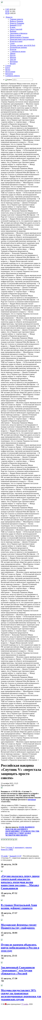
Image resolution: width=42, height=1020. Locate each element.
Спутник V (9, 847)
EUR (7, 11)
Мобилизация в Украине (19, 37)
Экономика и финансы (18, 33)
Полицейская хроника (18, 47)
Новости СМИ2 (7, 849)
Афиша (12, 53)
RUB (7, 13)
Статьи (8, 66)
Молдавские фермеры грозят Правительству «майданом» (19, 926)
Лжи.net (13, 59)
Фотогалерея (10, 72)
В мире (12, 27)
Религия (13, 49)
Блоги (7, 68)
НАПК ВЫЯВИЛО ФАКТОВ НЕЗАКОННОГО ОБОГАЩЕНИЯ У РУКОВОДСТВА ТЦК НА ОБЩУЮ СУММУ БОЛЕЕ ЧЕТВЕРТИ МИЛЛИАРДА (22, 831)
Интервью (14, 61)
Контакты (9, 74)
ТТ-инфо (24, 1004)
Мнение (13, 57)
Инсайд (13, 63)
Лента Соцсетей (16, 29)
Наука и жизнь (15, 35)
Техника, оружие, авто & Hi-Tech (22, 45)
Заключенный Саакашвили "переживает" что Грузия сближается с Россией (18, 970)
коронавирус (20, 847)
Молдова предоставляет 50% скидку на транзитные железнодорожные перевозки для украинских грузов (21, 995)
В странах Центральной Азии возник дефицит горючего (19, 907)
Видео (7, 70)
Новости (8, 17)
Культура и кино (16, 41)
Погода (12, 55)
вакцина (28, 847)
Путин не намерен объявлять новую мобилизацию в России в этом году (20, 947)
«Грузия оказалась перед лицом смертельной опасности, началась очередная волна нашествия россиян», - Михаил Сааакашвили (20, 882)
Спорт (12, 43)
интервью (32, 799)
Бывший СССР (16, 25)
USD (7, 9)
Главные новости (16, 19)
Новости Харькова (17, 23)
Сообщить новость (12, 76)
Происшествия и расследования (22, 39)
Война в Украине (16, 21)
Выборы (13, 31)
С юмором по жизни (18, 51)
